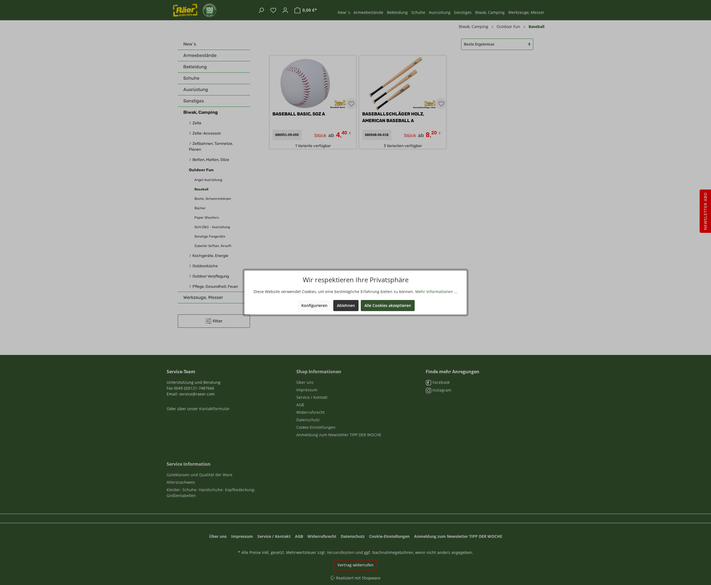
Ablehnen (346, 305)
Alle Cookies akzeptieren (387, 305)
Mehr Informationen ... (436, 291)
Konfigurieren (314, 305)
